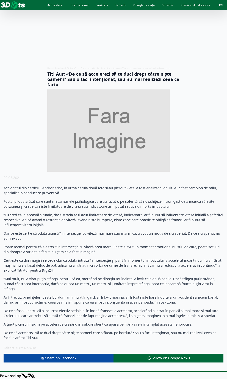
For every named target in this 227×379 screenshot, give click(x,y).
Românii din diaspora (195, 5)
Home (50, 68)
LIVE (220, 5)
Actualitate (55, 5)
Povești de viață (144, 5)
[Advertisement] (113, 38)
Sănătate (102, 5)
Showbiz (167, 5)
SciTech (120, 5)
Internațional (79, 5)
